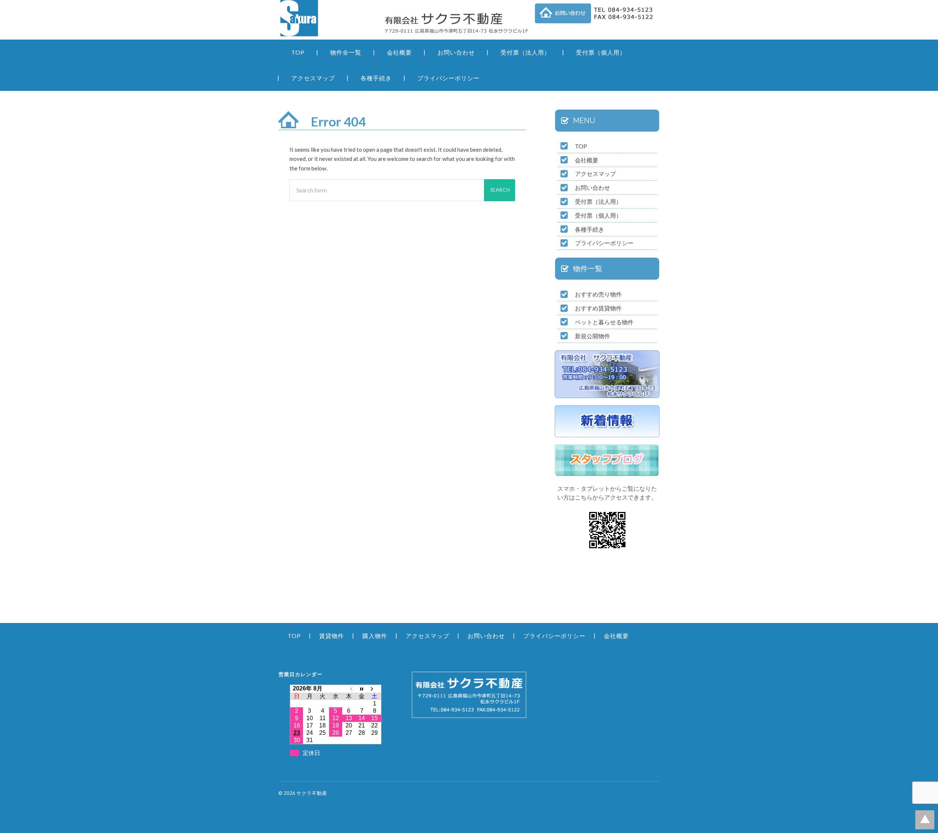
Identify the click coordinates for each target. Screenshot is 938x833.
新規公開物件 (592, 335)
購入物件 (374, 635)
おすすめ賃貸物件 (598, 308)
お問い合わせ (456, 52)
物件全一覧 (345, 52)
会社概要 (399, 52)
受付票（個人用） (601, 52)
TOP (297, 52)
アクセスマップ (313, 77)
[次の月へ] (374, 688)
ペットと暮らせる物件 (604, 321)
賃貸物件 (331, 635)
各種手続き (376, 77)
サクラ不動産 (311, 793)
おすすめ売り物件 (598, 294)
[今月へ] (361, 688)
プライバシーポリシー (448, 77)
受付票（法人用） (525, 52)
